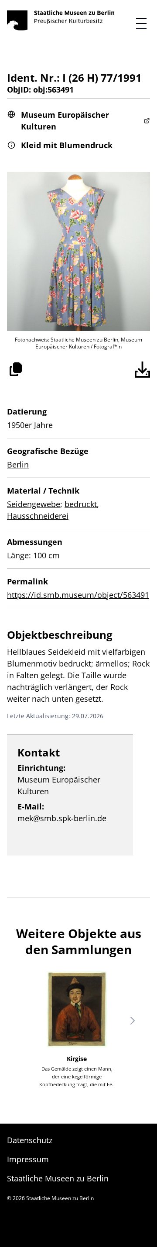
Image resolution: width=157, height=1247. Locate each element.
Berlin (18, 464)
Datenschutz (29, 1140)
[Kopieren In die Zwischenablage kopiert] (15, 369)
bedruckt (81, 504)
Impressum (28, 1159)
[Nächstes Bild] (132, 1020)
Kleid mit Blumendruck (67, 145)
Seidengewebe (33, 504)
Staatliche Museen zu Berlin (58, 1178)
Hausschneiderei (37, 516)
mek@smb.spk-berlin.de (61, 818)
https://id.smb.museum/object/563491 (78, 595)
